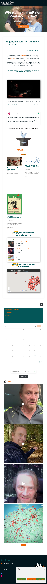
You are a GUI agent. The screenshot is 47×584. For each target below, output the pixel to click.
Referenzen (7, 318)
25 (12, 356)
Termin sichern (23, 26)
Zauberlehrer (12, 58)
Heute (39, 326)
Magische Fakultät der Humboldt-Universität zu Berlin (32, 167)
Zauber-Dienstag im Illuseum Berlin (23, 248)
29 (34, 356)
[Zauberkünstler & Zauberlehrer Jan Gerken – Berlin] (8, 3)
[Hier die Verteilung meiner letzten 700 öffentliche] (23, 523)
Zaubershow (23, 55)
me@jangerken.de (6, 569)
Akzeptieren (21, 579)
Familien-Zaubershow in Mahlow (23, 241)
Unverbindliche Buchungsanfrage (12, 309)
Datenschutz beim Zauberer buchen (35, 581)
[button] (44, 569)
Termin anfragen (23, 376)
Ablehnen (31, 579)
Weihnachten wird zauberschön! (12, 168)
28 (12, 334)
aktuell (23, 154)
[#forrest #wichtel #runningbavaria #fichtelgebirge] (23, 443)
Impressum (43, 581)
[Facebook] (1, 573)
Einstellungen (41, 579)
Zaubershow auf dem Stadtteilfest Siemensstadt (26, 255)
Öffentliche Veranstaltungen (11, 320)
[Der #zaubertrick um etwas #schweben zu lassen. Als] (23, 483)
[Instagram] (1, 576)
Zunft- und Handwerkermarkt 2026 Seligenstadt (14, 218)
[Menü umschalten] (45, 3)
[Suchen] (41, 304)
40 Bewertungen (34, 128)
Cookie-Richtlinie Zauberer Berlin (23, 581)
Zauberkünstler (8, 312)
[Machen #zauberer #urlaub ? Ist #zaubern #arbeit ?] (23, 404)
